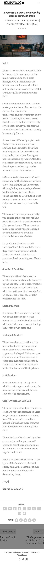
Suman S (18, 489)
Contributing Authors (27, 20)
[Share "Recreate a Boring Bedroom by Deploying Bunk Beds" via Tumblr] (19, 508)
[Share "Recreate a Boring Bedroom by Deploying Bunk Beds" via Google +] (14, 508)
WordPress (22, 555)
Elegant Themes (22, 552)
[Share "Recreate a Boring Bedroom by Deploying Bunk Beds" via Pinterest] (24, 508)
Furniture (26, 24)
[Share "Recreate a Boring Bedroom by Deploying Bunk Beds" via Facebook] (4, 508)
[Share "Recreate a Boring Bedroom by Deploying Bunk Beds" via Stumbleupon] (39, 508)
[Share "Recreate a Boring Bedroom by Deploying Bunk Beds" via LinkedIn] (29, 508)
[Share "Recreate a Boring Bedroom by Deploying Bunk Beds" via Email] (19, 513)
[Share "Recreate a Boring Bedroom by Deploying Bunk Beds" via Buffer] (34, 508)
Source (6, 489)
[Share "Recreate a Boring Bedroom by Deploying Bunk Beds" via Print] (24, 513)
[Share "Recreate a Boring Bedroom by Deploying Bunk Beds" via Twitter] (9, 508)
